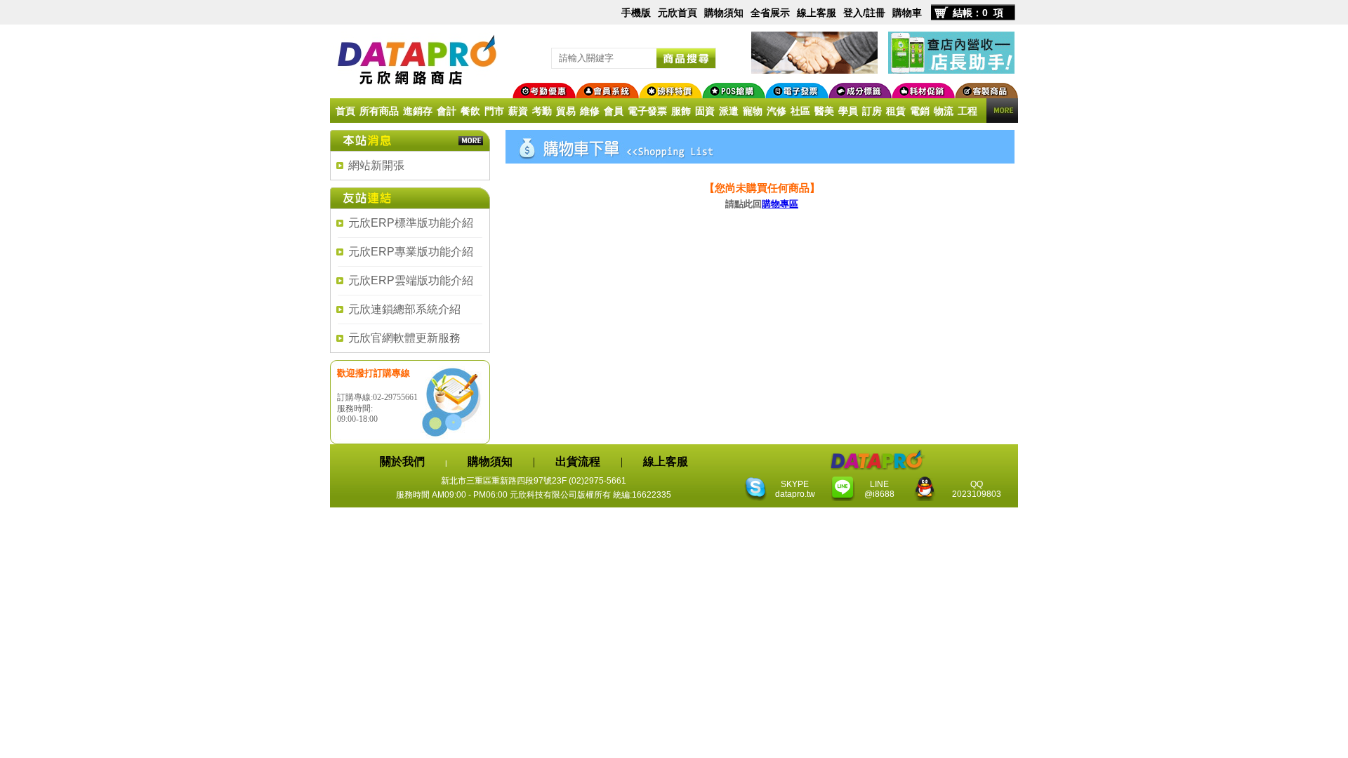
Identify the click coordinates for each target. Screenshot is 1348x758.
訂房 (872, 111)
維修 (590, 111)
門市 (494, 111)
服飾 (681, 111)
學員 (848, 111)
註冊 (875, 12)
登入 (853, 12)
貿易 (566, 111)
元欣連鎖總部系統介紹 (404, 309)
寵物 (752, 111)
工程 (967, 111)
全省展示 (770, 12)
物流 (943, 111)
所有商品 (379, 111)
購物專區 (780, 204)
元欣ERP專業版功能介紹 (410, 252)
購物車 (907, 12)
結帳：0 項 (978, 12)
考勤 (542, 111)
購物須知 (724, 12)
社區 (800, 111)
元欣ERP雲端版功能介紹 (410, 280)
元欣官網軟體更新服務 (404, 338)
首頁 (345, 111)
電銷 (920, 111)
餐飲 (470, 111)
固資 (705, 111)
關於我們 (402, 461)
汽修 (776, 111)
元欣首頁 (677, 12)
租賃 (896, 111)
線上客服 (816, 12)
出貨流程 (577, 461)
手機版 (636, 12)
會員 (613, 111)
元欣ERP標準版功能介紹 (410, 223)
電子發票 (647, 111)
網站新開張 (376, 165)
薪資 (518, 111)
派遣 (729, 111)
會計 (446, 111)
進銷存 (417, 111)
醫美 (824, 111)
